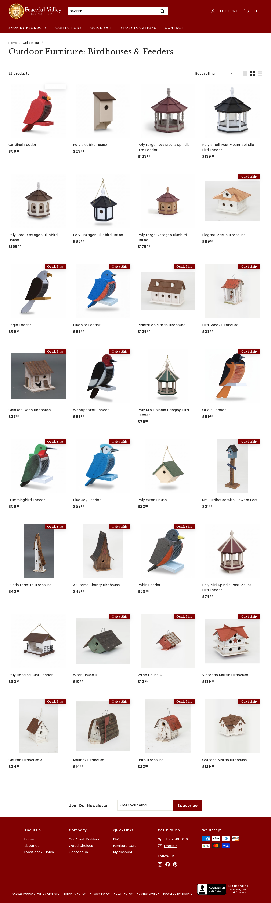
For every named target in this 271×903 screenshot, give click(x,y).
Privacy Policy (100, 894)
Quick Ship (101, 28)
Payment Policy (148, 894)
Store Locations (138, 28)
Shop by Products (27, 28)
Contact (174, 28)
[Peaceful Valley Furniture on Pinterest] (175, 864)
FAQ (116, 839)
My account (123, 852)
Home (12, 43)
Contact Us (78, 852)
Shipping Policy (75, 894)
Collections (68, 28)
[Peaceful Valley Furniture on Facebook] (167, 864)
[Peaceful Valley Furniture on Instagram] (160, 864)
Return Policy (123, 894)
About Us (31, 845)
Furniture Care (125, 845)
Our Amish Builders (84, 839)
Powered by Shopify (177, 894)
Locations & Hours (39, 852)
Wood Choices (81, 845)
